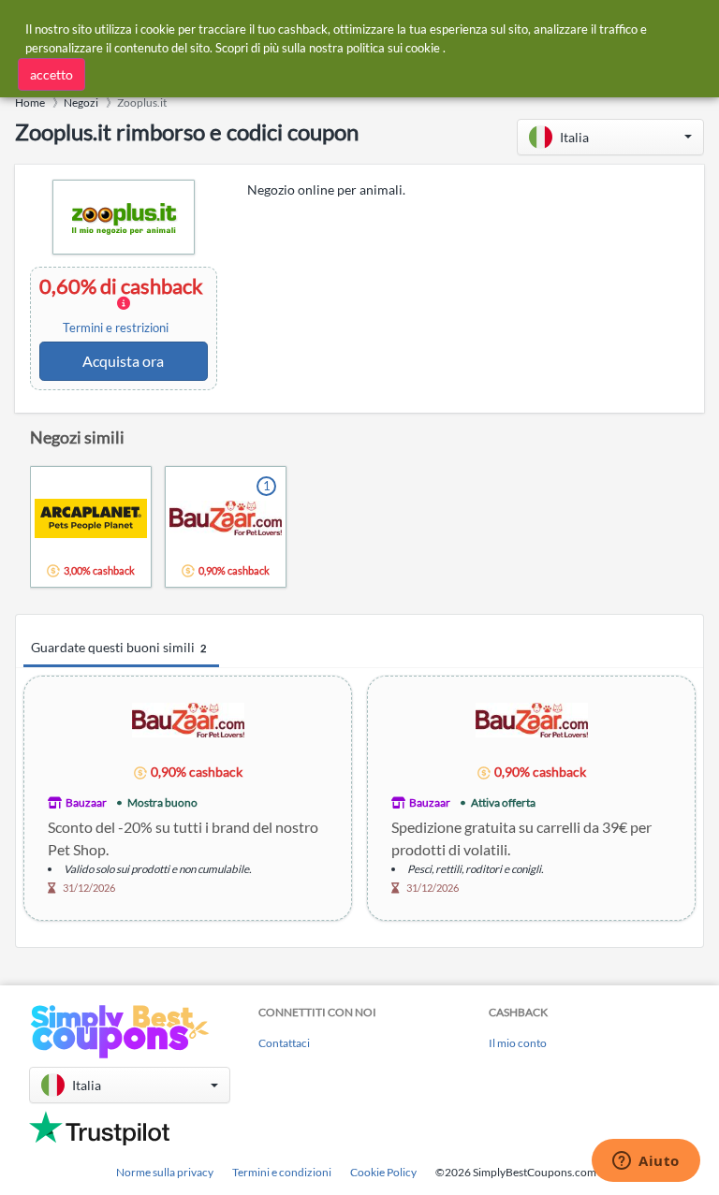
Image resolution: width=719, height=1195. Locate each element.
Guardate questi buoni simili (118, 647)
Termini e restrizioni (116, 328)
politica (365, 47)
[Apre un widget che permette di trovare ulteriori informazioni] (646, 1162)
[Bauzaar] (188, 719)
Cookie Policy (383, 1172)
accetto (51, 74)
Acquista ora (123, 361)
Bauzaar (86, 802)
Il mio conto (518, 1043)
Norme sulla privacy (164, 1172)
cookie (422, 47)
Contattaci (284, 1043)
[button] (610, 137)
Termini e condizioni (281, 1172)
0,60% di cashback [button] (123, 305)
